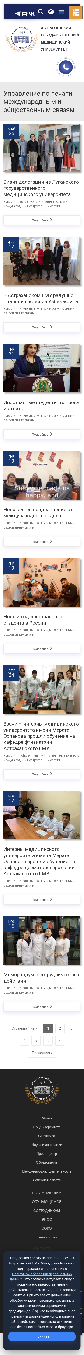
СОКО (47, 1228)
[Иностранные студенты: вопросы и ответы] (42, 368)
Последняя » (42, 1053)
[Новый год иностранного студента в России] (42, 582)
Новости (9, 201)
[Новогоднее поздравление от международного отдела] (42, 475)
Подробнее (40, 220)
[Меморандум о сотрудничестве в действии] (42, 940)
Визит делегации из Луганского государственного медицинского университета (41, 188)
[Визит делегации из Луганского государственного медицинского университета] (42, 148)
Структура (46, 1136)
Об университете (47, 1127)
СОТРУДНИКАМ (46, 1211)
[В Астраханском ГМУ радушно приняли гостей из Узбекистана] (42, 261)
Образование (46, 1162)
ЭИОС (47, 1219)
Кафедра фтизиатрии (32, 755)
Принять (42, 1336)
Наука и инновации (47, 1145)
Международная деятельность (47, 1171)
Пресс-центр (46, 1154)
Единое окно (47, 1237)
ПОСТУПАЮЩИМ (47, 1193)
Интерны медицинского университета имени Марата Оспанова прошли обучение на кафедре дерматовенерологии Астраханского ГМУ (39, 861)
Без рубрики (26, 201)
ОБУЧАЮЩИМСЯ (47, 1202)
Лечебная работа (47, 1180)
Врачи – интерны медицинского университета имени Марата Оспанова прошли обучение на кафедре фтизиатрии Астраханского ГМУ (41, 736)
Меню (47, 1118)
